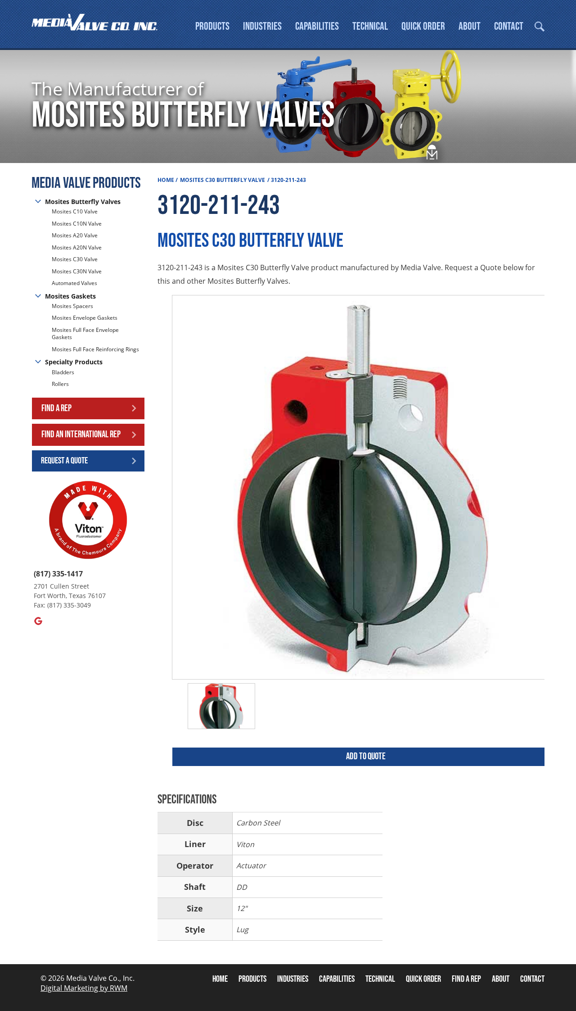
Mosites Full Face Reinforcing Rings (95, 349)
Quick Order (423, 26)
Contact (508, 26)
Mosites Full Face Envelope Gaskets (85, 333)
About (470, 26)
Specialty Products (74, 362)
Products (212, 26)
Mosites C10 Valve (75, 211)
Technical (370, 26)
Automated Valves (74, 283)
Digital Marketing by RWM (83, 988)
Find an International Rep (81, 434)
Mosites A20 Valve (75, 235)
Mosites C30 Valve (75, 259)
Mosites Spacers (72, 306)
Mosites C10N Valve (77, 223)
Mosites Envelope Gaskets (84, 318)
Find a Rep (56, 408)
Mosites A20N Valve (77, 247)
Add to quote (366, 756)
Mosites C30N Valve (77, 271)
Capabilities (317, 26)
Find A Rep (466, 979)
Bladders (63, 372)
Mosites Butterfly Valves (83, 201)
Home (166, 180)
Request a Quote (64, 460)
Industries (262, 26)
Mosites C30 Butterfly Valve (222, 180)
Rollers (61, 384)
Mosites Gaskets (70, 296)
